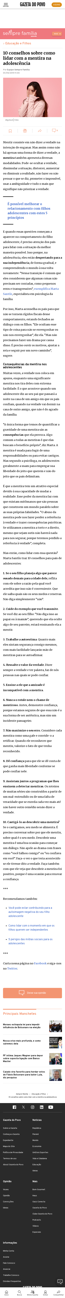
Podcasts (36, 1220)
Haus (34, 1196)
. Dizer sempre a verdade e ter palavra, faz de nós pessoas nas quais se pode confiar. (31, 670)
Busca (19, 1295)
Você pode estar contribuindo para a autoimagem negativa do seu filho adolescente (30, 912)
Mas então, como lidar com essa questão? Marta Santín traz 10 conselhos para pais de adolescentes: (32, 558)
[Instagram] (32, 1107)
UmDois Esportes (40, 1152)
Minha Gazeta (32, 1295)
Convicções (8, 1202)
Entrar (45, 1295)
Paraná (35, 1134)
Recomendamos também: (20, 899)
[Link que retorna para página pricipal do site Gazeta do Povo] (32, 4)
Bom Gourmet (38, 1189)
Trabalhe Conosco (11, 1275)
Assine (6, 1257)
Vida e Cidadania (39, 1158)
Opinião (6, 1196)
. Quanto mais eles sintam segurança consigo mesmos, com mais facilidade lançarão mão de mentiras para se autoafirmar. (30, 647)
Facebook (40, 963)
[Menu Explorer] (6, 5)
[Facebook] (14, 1107)
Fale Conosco (9, 1263)
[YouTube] (50, 1107)
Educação (36, 1165)
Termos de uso (9, 1158)
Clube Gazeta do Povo (42, 1214)
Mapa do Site (9, 1146)
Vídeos (35, 1226)
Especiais (36, 1232)
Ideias (35, 1171)
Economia (36, 1146)
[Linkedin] (41, 1107)
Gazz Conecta (38, 1202)
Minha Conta (8, 1251)
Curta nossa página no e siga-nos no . (32, 966)
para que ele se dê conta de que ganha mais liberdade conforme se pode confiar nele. (32, 766)
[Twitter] (23, 1107)
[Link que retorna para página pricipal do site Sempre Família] (20, 33)
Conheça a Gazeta (11, 1134)
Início (6, 1295)
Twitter (12, 968)
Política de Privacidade (13, 1152)
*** (5, 889)
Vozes (6, 1189)
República (36, 1128)
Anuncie (6, 1269)
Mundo (35, 1140)
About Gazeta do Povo (13, 1165)
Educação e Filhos (18, 44)
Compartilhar (58, 1295)
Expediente (8, 1140)
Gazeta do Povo (39, 1208)
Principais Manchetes (19, 1014)
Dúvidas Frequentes (12, 1281)
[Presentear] (25, 131)
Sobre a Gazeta (10, 1128)
